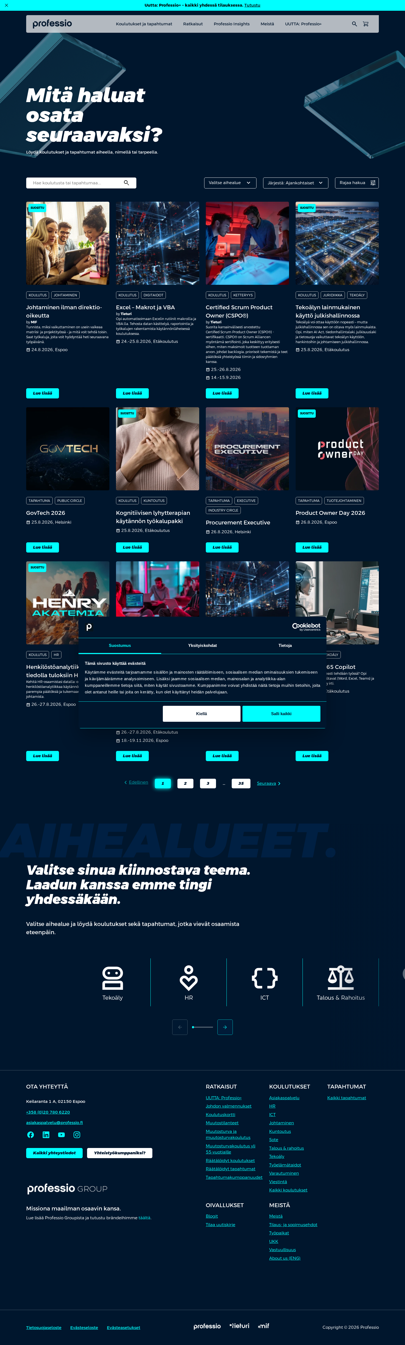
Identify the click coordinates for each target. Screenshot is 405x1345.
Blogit (212, 1216)
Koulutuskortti (220, 1114)
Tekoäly (276, 1156)
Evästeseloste (84, 1327)
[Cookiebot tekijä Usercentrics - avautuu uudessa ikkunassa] (296, 627)
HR (272, 1106)
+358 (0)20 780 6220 (48, 1112)
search (354, 24)
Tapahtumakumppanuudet (234, 1177)
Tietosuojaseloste (43, 1327)
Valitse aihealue (230, 183)
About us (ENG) (285, 1258)
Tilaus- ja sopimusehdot (293, 1224)
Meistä (267, 23)
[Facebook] (30, 1134)
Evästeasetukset (123, 1327)
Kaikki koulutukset (288, 1190)
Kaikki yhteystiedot (54, 1152)
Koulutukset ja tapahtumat (144, 23)
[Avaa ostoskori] (365, 24)
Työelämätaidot (285, 1165)
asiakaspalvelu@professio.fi (54, 1122)
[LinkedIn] (46, 1134)
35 (238, 784)
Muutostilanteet (222, 1122)
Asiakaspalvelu (284, 1097)
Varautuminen (284, 1173)
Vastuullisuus (282, 1249)
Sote (273, 1139)
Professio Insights (232, 23)
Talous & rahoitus (286, 1148)
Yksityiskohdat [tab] (202, 645)
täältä (144, 1217)
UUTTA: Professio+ (303, 23)
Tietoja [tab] (285, 645)
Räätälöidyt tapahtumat (230, 1168)
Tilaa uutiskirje (220, 1224)
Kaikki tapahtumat (346, 1097)
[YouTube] (61, 1134)
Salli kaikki (281, 713)
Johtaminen (281, 1122)
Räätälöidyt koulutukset (230, 1160)
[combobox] (81, 182)
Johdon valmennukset (229, 1106)
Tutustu (252, 5)
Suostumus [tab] (120, 645)
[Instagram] (76, 1134)
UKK (273, 1241)
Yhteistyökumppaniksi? (119, 1152)
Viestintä (278, 1181)
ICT (272, 1114)
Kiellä (201, 713)
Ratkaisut (193, 23)
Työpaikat (279, 1233)
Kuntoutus (280, 1131)
